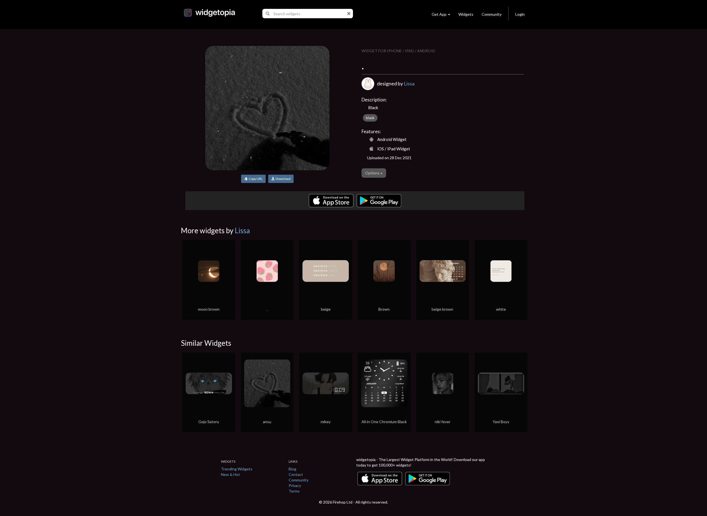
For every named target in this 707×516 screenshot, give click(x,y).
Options (372, 173)
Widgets (465, 14)
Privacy (295, 485)
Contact (296, 474)
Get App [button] (439, 14)
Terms (294, 491)
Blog (292, 469)
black (370, 118)
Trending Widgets (236, 469)
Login (520, 14)
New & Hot (230, 474)
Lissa (409, 83)
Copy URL (255, 179)
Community (492, 14)
